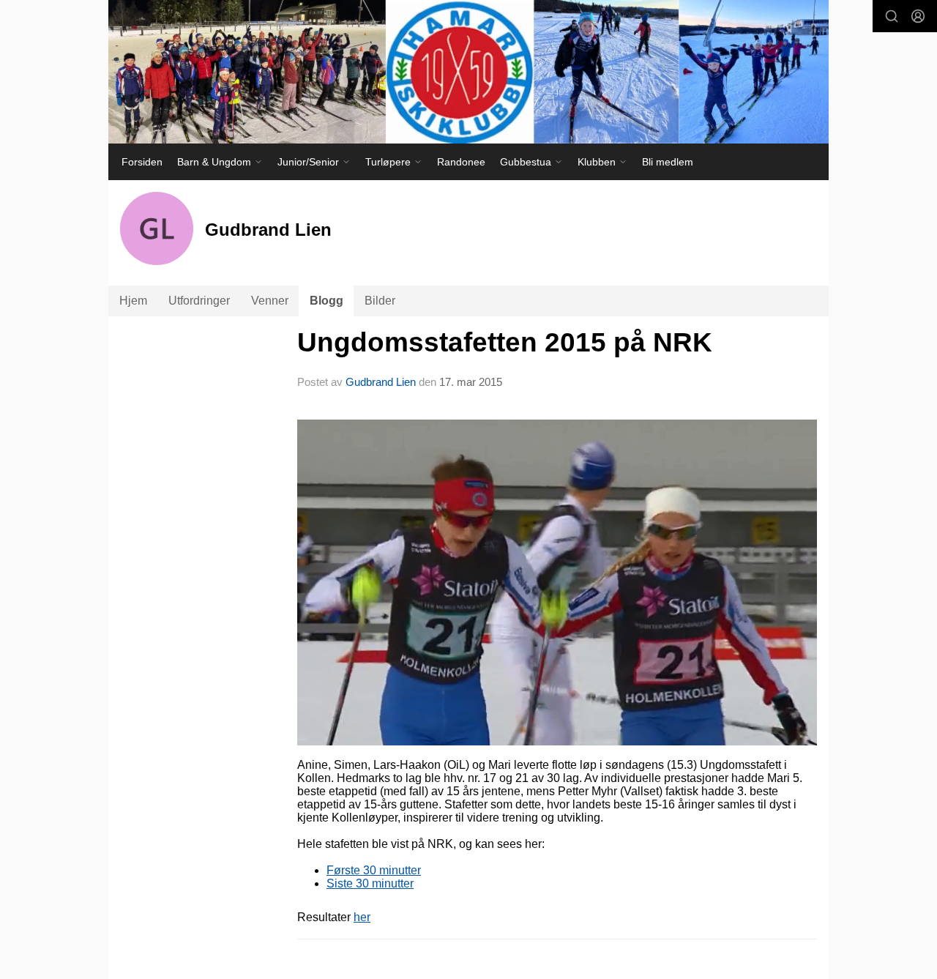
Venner (269, 300)
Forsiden (142, 162)
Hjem (133, 300)
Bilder (380, 300)
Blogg (326, 300)
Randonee (461, 162)
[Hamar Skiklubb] (468, 72)
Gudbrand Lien (381, 382)
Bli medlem (667, 162)
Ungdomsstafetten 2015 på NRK (504, 342)
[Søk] (891, 16)
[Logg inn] (918, 16)
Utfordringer (199, 300)
